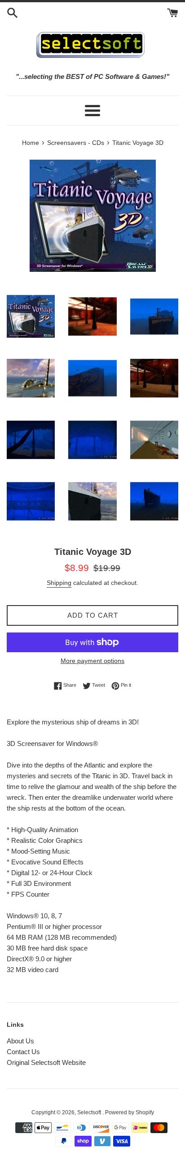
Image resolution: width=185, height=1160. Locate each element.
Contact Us (23, 1051)
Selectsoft (89, 1112)
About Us (20, 1041)
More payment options (92, 660)
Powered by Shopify (129, 1112)
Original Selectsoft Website (46, 1062)
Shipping (59, 582)
